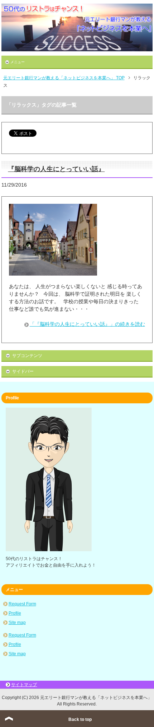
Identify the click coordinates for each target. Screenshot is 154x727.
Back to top (80, 719)
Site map (17, 622)
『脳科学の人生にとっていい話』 (56, 169)
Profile (15, 613)
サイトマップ (24, 684)
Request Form (22, 603)
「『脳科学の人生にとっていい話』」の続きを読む (87, 324)
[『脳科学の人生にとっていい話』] (53, 272)
